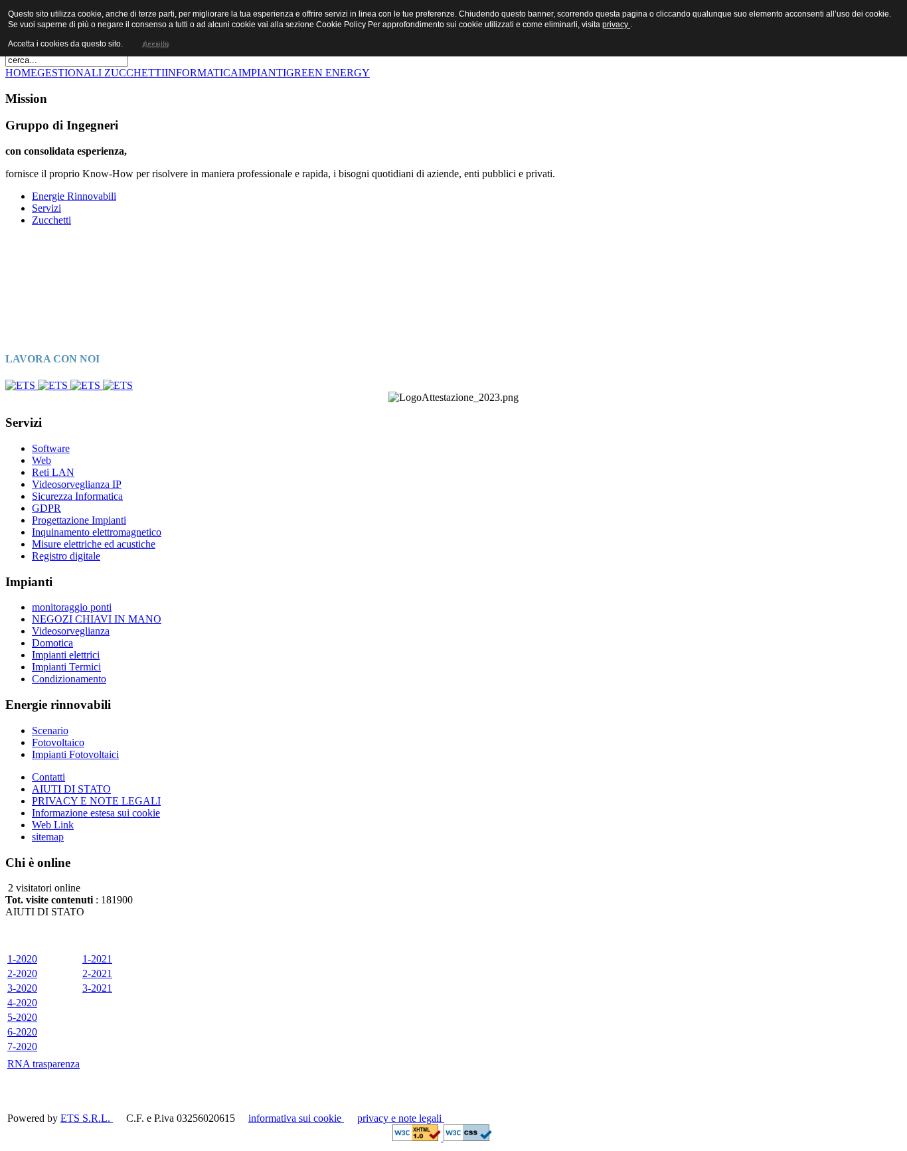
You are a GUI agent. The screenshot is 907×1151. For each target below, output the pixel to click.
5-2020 (22, 1017)
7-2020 (22, 1046)
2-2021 (97, 973)
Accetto (154, 43)
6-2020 (22, 1031)
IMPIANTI (262, 72)
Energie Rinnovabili (74, 196)
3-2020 (22, 988)
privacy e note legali (400, 1118)
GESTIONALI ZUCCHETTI (101, 72)
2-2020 (22, 973)
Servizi (46, 208)
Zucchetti (51, 220)
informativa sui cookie (296, 1118)
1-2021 (97, 958)
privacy (616, 24)
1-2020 (22, 958)
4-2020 (22, 1002)
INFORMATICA (201, 72)
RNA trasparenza (43, 1063)
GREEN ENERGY (328, 72)
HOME (21, 72)
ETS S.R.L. (86, 1118)
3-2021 (97, 988)
